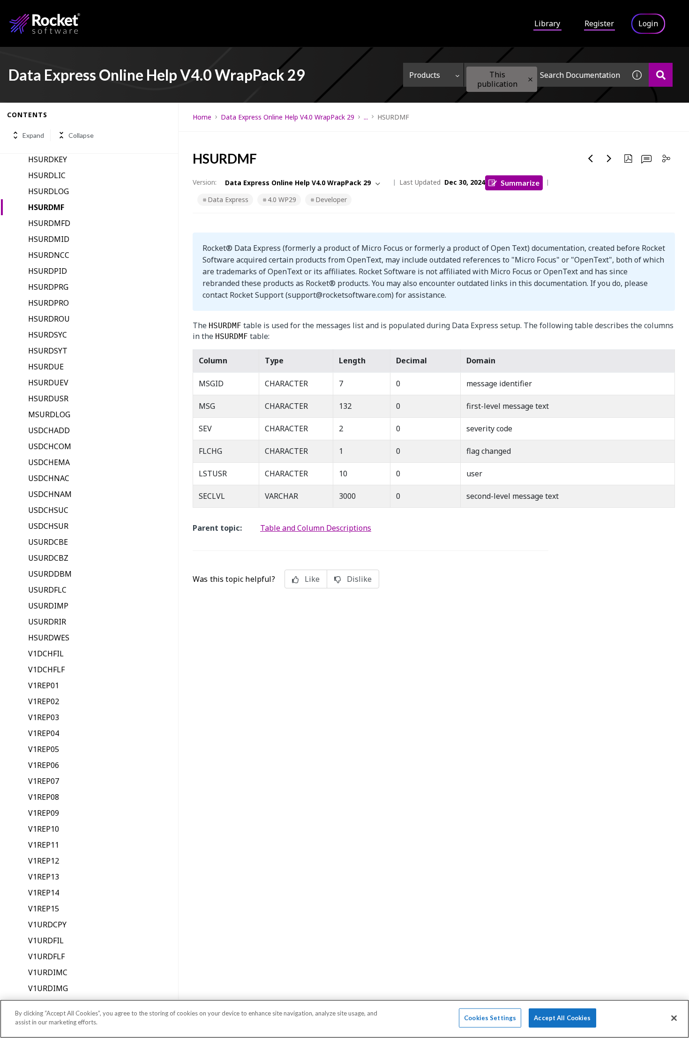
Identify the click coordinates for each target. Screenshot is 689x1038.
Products (424, 75)
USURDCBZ (48, 558)
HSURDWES (48, 637)
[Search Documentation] (661, 75)
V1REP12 (43, 861)
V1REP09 (43, 813)
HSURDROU (49, 319)
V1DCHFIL (46, 653)
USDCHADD (49, 430)
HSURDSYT (47, 351)
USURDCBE (48, 542)
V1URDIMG (48, 988)
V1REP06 (43, 765)
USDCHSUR (48, 526)
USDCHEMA (49, 462)
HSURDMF (46, 207)
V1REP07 (43, 781)
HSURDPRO (48, 303)
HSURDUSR (48, 398)
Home (202, 117)
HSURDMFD (49, 223)
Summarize (520, 182)
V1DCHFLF (46, 669)
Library (547, 23)
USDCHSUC (48, 510)
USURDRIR (47, 622)
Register (599, 23)
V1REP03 (43, 717)
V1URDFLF (46, 956)
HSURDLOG (48, 191)
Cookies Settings (490, 1018)
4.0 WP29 (282, 199)
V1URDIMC (47, 972)
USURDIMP (48, 606)
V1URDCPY (47, 924)
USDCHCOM (49, 446)
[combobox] (544, 75)
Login (648, 23)
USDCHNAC (48, 478)
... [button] (366, 117)
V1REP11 (43, 845)
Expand (33, 135)
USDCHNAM (50, 494)
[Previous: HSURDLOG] (590, 158)
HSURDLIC (47, 175)
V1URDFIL (46, 940)
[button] (530, 79)
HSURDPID (47, 271)
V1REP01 (43, 685)
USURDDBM (50, 574)
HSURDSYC (47, 335)
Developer (331, 199)
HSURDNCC (48, 255)
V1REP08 (43, 797)
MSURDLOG (49, 414)
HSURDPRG (48, 287)
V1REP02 (43, 701)
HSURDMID (48, 239)
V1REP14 (43, 893)
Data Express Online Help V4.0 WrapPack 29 (287, 117)
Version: (205, 182)
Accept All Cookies (562, 1018)
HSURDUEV (48, 382)
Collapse (81, 135)
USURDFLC (47, 590)
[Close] (674, 1018)
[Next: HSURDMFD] (609, 158)
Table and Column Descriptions (315, 528)
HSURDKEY (47, 159)
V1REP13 (43, 877)
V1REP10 (43, 829)
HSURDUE (46, 366)
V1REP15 (43, 908)
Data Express (228, 199)
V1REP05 (43, 749)
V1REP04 (43, 733)
